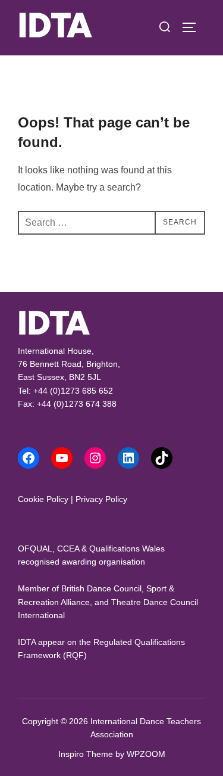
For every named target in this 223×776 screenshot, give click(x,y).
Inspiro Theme (85, 754)
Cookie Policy (43, 499)
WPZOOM (146, 754)
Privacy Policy (101, 499)
